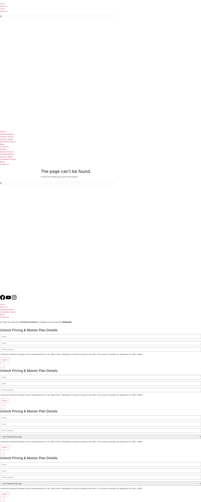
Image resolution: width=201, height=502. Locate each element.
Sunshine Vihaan (6, 139)
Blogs (2, 144)
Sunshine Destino (7, 137)
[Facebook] (2, 297)
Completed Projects (8, 142)
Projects (3, 132)
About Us (3, 6)
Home (2, 4)
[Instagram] (14, 297)
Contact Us (4, 147)
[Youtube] (8, 297)
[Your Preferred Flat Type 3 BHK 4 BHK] (100, 436)
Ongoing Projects (7, 134)
